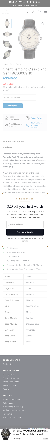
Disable (45, 438)
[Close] (45, 196)
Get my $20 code (25, 232)
